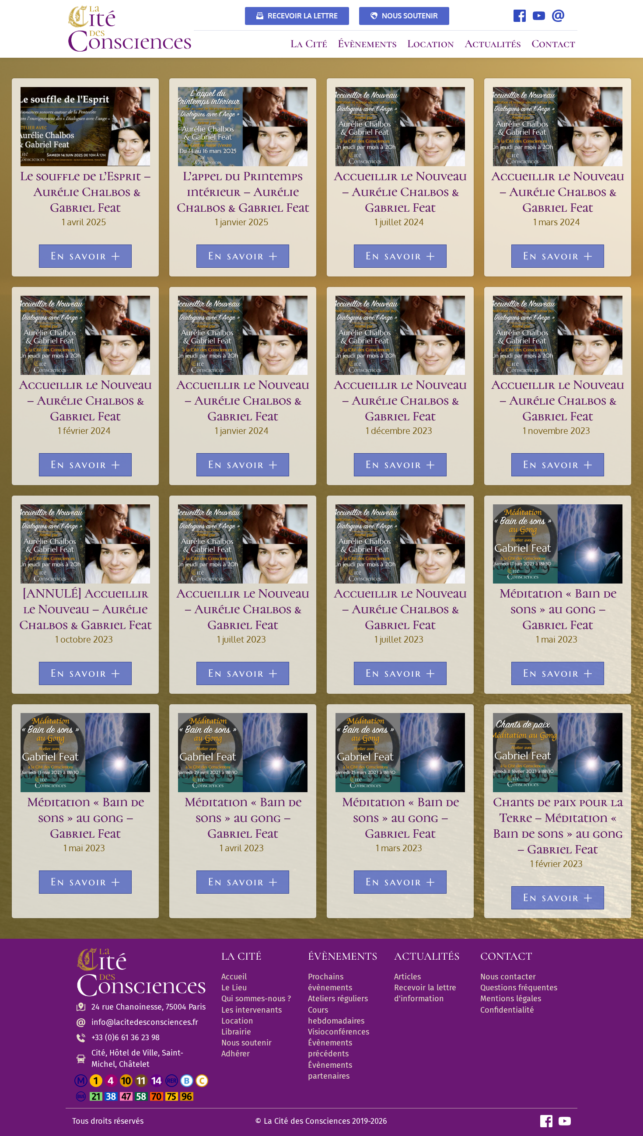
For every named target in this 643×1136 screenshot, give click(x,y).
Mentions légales (510, 998)
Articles (407, 977)
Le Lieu (234, 988)
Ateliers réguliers (338, 998)
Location (237, 1021)
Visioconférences (338, 1032)
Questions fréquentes (518, 988)
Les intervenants (251, 1010)
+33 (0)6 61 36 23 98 (125, 1037)
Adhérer (235, 1054)
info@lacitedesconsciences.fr (144, 1022)
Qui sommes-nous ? (256, 998)
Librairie (236, 1032)
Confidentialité (507, 1010)
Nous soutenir (246, 1043)
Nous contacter (508, 977)
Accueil (234, 977)
